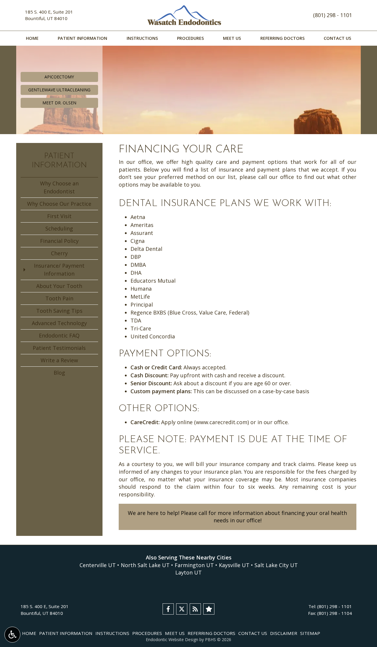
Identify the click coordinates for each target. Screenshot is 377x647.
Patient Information (82, 38)
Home (32, 38)
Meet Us (232, 38)
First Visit (59, 216)
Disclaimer (283, 633)
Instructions (142, 38)
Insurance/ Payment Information (59, 269)
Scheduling (59, 228)
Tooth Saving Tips (59, 310)
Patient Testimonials (59, 347)
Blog (59, 372)
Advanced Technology (59, 323)
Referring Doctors (282, 38)
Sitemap (310, 633)
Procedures (190, 38)
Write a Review (59, 360)
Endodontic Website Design (172, 639)
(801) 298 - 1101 (332, 15)
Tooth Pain (59, 298)
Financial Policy (59, 240)
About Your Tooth (59, 285)
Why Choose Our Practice (59, 203)
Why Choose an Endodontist (59, 187)
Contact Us (337, 38)
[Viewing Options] (12, 635)
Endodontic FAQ (59, 335)
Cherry (59, 253)
